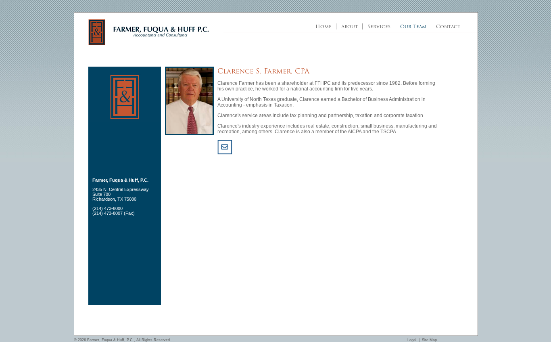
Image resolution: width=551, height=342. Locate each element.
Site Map (429, 340)
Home (323, 26)
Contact (448, 26)
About (349, 26)
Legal (411, 340)
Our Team (413, 26)
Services (378, 26)
